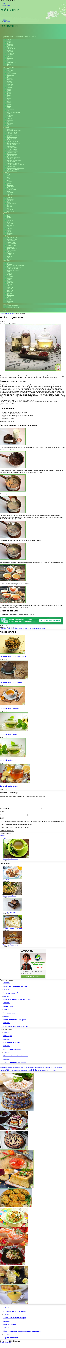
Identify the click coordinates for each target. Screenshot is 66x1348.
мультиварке (52, 1067)
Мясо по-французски (13, 112)
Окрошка (10, 50)
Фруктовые (10, 186)
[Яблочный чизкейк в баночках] (12, 927)
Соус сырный (11, 242)
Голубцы (9, 87)
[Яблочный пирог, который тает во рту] (17, 1187)
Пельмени (10, 120)
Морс (8, 180)
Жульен (9, 95)
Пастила (9, 228)
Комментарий (5, 808)
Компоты (10, 185)
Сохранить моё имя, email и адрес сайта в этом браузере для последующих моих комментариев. (33, 821)
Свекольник (10, 55)
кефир (30, 1067)
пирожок (14, 1070)
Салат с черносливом (14, 160)
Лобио (9, 107)
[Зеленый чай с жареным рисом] (12, 653)
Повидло (10, 200)
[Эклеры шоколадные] (12, 910)
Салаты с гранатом (13, 169)
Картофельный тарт (9, 896)
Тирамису (10, 233)
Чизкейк (9, 288)
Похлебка (10, 51)
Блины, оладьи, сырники (15, 267)
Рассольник (10, 53)
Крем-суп (10, 45)
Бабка (9, 72)
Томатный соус (11, 245)
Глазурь (9, 299)
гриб (8, 1067)
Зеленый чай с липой (9, 760)
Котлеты (9, 103)
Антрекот (10, 70)
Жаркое (9, 93)
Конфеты (10, 220)
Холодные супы (12, 62)
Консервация (11, 211)
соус (39, 1070)
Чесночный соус (12, 248)
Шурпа (9, 64)
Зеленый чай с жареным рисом (13, 656)
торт (50, 1070)
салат (34, 1069)
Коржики (9, 264)
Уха (8, 59)
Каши (8, 99)
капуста (26, 1067)
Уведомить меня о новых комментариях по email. (18, 824)
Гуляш (9, 89)
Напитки (6, 172)
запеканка (17, 1067)
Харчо (9, 61)
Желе (8, 216)
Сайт (1, 818)
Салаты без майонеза (14, 163)
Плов (8, 121)
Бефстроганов (11, 73)
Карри (9, 98)
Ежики (9, 92)
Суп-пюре (10, 58)
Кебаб (9, 101)
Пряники (9, 284)
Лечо (8, 202)
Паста (9, 116)
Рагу (8, 126)
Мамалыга (10, 109)
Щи (8, 65)
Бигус (8, 76)
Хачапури (10, 287)
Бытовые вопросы (13, 307)
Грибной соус (11, 253)
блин (1, 1067)
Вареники (10, 84)
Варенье (9, 197)
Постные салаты (12, 151)
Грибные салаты (12, 134)
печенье (3, 1070)
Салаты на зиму (12, 166)
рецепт (29, 1070)
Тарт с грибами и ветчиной (11, 945)
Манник (9, 293)
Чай (8, 175)
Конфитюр (10, 199)
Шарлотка (10, 292)
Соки (8, 191)
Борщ (8, 41)
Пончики (9, 296)
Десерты (6, 213)
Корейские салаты (13, 135)
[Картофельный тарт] (12, 894)
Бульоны (10, 42)
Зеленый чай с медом (9, 786)
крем (38, 1067)
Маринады (10, 247)
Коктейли (10, 192)
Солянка (9, 56)
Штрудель (10, 290)
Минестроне (11, 48)
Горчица (9, 251)
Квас (8, 178)
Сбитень (9, 182)
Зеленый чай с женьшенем (11, 682)
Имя (2, 811)
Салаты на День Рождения (15, 164)
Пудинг (9, 230)
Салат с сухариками (13, 157)
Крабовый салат (12, 137)
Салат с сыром (11, 158)
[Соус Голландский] (14, 1303)
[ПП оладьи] (12, 878)
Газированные (11, 189)
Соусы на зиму (11, 244)
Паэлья (9, 118)
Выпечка (6, 261)
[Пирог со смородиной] (14, 1149)
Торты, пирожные (12, 268)
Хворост (9, 274)
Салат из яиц (11, 146)
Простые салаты (12, 152)
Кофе (8, 177)
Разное (6, 304)
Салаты (6, 127)
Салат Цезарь (11, 161)
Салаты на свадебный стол (15, 168)
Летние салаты (11, 144)
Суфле (9, 302)
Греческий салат (12, 132)
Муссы (9, 226)
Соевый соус (11, 240)
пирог (8, 1070)
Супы (5, 37)
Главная (2, 313)
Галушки (9, 85)
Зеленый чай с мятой (8, 734)
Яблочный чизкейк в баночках (12, 928)
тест (47, 1070)
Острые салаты (12, 149)
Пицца (9, 285)
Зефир (9, 217)
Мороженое (10, 225)
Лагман (9, 47)
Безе (8, 214)
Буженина (10, 82)
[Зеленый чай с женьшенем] (14, 679)
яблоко (54, 1070)
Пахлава (9, 281)
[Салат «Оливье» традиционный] (17, 1091)
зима (21, 1067)
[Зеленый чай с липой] (13, 757)
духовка (12, 1067)
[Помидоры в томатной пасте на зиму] (17, 1168)
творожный (43, 1070)
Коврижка (10, 301)
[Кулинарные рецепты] (10, 17)
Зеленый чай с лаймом (10, 859)
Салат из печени (12, 154)
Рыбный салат (11, 140)
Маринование (11, 203)
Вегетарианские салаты (14, 130)
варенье (4, 1067)
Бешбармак (10, 75)
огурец (60, 1067)
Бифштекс (10, 79)
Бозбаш (9, 39)
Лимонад (10, 188)
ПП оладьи (6, 879)
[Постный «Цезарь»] (14, 1226)
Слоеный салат (12, 171)
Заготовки (7, 195)
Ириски (9, 219)
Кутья (8, 222)
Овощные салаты (12, 147)
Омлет (9, 113)
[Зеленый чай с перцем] (12, 705)
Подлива (10, 123)
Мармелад (10, 223)
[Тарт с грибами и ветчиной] (12, 943)
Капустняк (10, 44)
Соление (10, 205)
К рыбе (9, 257)
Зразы (9, 96)
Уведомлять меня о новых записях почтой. (15, 827)
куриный (42, 1067)
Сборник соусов (12, 237)
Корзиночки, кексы (13, 270)
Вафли (9, 262)
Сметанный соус (12, 239)
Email (2, 815)
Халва (9, 234)
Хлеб (8, 271)
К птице (9, 256)
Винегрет (10, 129)
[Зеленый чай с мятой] (14, 731)
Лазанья (9, 104)
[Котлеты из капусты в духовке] (16, 1207)
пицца (17, 1070)
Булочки (9, 278)
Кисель (9, 183)
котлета (34, 1067)
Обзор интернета (12, 305)
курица (47, 1067)
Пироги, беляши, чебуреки (15, 265)
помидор (21, 1070)
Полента (9, 124)
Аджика (9, 206)
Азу (8, 68)
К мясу (9, 254)
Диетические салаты (13, 143)
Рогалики (10, 276)
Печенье (9, 273)
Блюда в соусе (11, 250)
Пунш (8, 174)
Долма (9, 90)
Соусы (5, 236)
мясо (58, 1067)
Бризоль (9, 81)
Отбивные (10, 115)
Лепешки (10, 282)
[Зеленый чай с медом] (15, 783)
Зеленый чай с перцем (9, 708)
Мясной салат (11, 138)
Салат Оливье (11, 155)
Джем (8, 208)
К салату (9, 259)
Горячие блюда (9, 67)
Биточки (9, 78)
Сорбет (9, 231)
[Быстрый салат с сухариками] (12, 1264)
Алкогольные (11, 194)
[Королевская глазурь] (17, 1110)
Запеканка (10, 295)
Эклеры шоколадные (10, 912)
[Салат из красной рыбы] (14, 1245)
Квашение (10, 209)
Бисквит (9, 279)
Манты (9, 110)
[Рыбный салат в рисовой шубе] (14, 1130)
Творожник (10, 298)
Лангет (9, 106)
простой (25, 1070)
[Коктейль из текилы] (14, 1284)
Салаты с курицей (12, 141)
